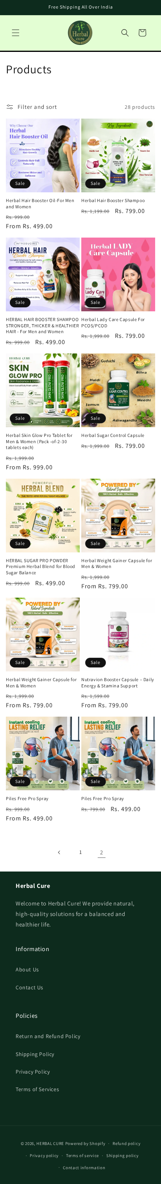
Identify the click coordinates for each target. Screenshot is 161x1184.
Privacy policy (44, 1155)
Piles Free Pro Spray (27, 798)
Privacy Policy (33, 1071)
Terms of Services (37, 1089)
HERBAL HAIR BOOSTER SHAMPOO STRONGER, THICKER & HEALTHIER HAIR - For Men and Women (42, 325)
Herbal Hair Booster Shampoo (113, 200)
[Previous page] (59, 852)
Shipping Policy (35, 1054)
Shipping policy (122, 1155)
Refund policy (126, 1143)
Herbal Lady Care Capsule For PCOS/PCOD (113, 322)
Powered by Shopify (85, 1143)
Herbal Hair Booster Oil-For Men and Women (40, 203)
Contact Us (29, 987)
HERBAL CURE (50, 1143)
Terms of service (82, 1155)
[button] (15, 32)
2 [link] (101, 852)
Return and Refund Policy (48, 1036)
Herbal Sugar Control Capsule (113, 435)
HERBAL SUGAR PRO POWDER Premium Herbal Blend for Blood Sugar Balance (40, 566)
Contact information (84, 1167)
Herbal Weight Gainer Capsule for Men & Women (116, 563)
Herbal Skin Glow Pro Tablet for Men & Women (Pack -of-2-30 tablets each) (39, 441)
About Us (27, 969)
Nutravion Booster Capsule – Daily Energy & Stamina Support (117, 682)
